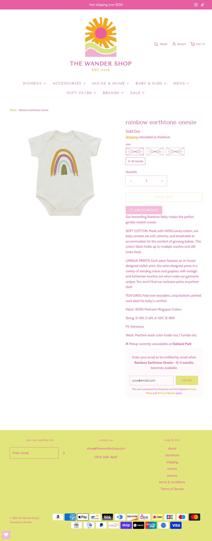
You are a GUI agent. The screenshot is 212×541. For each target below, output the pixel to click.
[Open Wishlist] (6, 535)
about (172, 448)
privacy (172, 475)
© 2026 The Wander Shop (24, 518)
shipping (172, 462)
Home (13, 110)
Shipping (132, 137)
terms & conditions (172, 482)
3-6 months (154, 151)
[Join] (64, 453)
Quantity (131, 172)
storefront (172, 455)
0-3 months (135, 151)
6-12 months (175, 151)
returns (172, 469)
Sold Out (163, 197)
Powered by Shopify (21, 522)
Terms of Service (166, 393)
